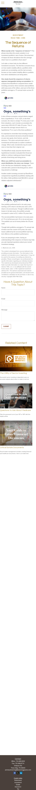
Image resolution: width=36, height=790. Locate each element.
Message (4, 310)
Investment (18, 782)
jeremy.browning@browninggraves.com (18, 770)
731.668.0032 (20, 761)
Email (3, 299)
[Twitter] (18, 773)
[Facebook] (14, 773)
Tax (18, 789)
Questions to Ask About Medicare (15, 410)
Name (3, 288)
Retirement (18, 780)
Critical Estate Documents (12, 447)
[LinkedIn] (21, 773)
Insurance (18, 787)
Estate (18, 784)
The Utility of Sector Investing (13, 373)
